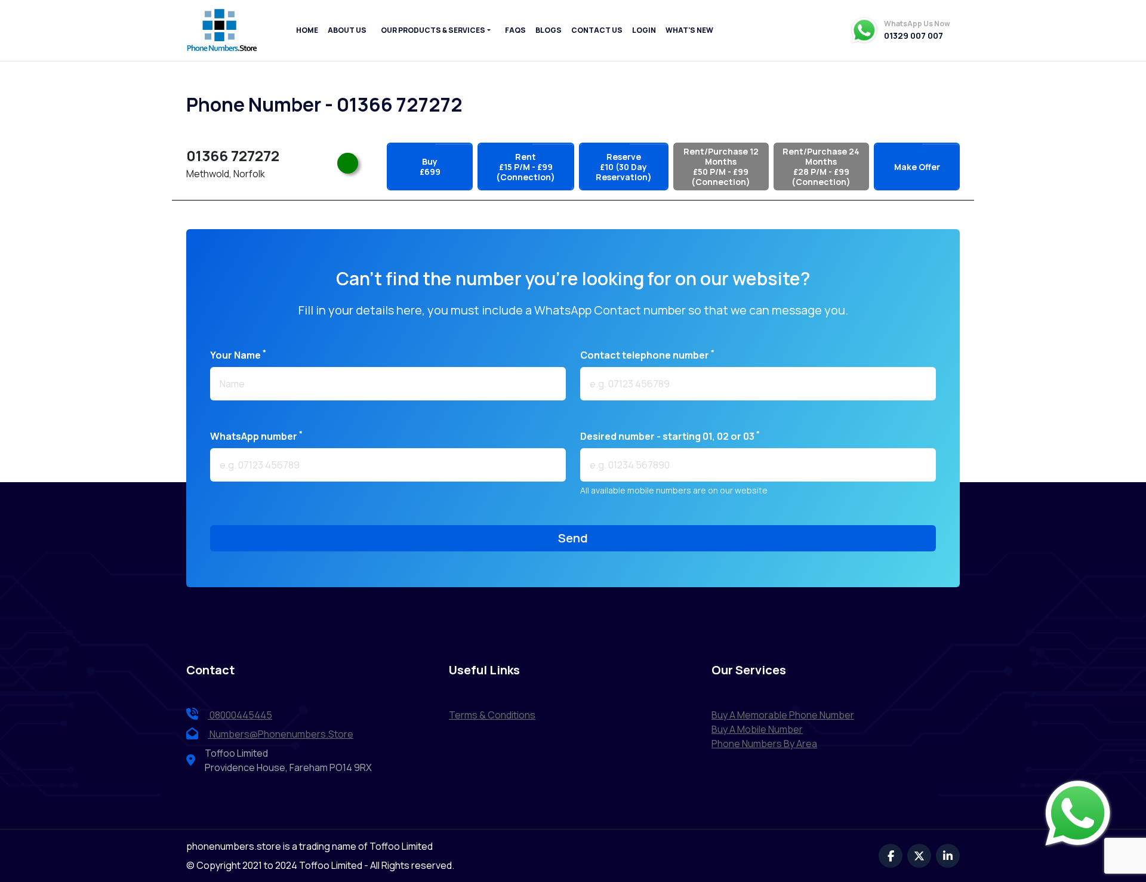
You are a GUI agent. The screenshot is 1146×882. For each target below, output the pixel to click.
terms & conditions (492, 714)
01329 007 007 (913, 35)
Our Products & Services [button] (433, 30)
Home (307, 30)
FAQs (515, 30)
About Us (347, 30)
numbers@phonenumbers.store (281, 734)
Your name (238, 355)
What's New (689, 30)
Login (644, 30)
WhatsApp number (256, 436)
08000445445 (240, 714)
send (573, 538)
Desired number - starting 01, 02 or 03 (670, 436)
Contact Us (597, 30)
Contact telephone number (647, 355)
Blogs (548, 30)
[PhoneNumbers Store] (222, 30)
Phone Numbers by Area (764, 743)
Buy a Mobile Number (757, 729)
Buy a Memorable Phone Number (782, 714)
